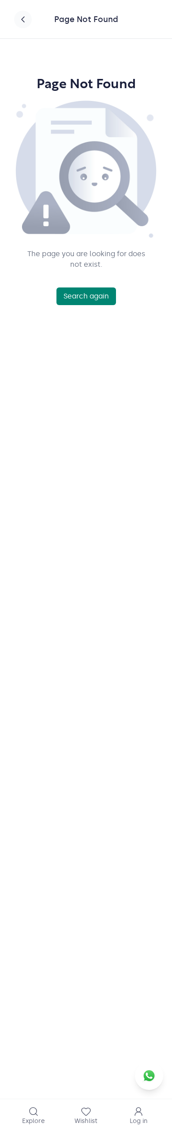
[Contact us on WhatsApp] (149, 1076)
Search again (86, 296)
